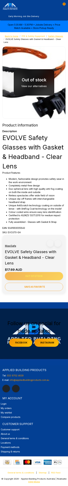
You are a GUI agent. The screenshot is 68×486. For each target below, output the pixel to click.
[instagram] (16, 388)
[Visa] (38, 462)
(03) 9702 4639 (15, 375)
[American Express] (48, 462)
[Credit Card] (17, 462)
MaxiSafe (10, 245)
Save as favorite (34, 287)
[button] (50, 243)
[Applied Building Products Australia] (19, 6)
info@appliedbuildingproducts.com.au (29, 380)
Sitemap (43, 472)
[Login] (57, 5)
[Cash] (7, 462)
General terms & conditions (21, 472)
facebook (21, 342)
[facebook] (6, 388)
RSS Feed (55, 472)
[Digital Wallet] (58, 462)
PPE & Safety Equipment (33, 36)
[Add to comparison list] (57, 243)
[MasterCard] (27, 462)
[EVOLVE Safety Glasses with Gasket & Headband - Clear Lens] (34, 82)
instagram (47, 342)
